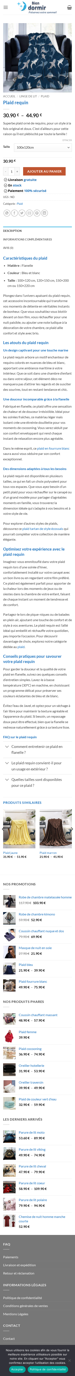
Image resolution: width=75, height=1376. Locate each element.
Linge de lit (28, 96)
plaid (21, 647)
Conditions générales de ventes (25, 1306)
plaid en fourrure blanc (53, 448)
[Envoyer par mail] (29, 213)
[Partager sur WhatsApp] (7, 213)
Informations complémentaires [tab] (27, 239)
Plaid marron (48, 852)
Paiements (10, 1257)
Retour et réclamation (18, 1273)
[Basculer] (7, 747)
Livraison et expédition (19, 1265)
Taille (6, 146)
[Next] (71, 837)
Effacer (67, 140)
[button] (5, 7)
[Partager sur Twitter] (22, 213)
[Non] (69, 1361)
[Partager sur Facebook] (14, 213)
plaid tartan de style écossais (42, 529)
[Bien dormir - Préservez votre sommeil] (37, 7)
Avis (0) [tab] (8, 248)
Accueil (9, 96)
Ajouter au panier (44, 171)
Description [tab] (12, 230)
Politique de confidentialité (22, 1298)
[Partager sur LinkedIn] (44, 213)
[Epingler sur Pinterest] (37, 213)
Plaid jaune (10, 852)
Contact (9, 1338)
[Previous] (3, 837)
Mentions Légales (15, 1314)
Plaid (45, 96)
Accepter (17, 1369)
